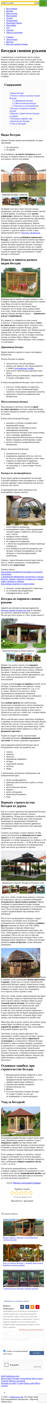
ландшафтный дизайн (24, 368)
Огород (9, 18)
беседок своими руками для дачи (15, 610)
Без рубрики (11, 8)
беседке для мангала (31, 233)
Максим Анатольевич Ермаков (27, 1183)
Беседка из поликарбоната (25, 106)
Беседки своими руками (17, 44)
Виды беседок (17, 93)
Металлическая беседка (24, 103)
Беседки (9, 42)
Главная (9, 37)
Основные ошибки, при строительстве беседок (21, 119)
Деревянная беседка (22, 101)
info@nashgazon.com (10, 1376)
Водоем (9, 11)
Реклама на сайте (8, 1383)
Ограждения (11, 20)
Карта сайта (29, 1383)
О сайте (20, 1383)
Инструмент (11, 16)
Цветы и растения (14, 32)
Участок (10, 30)
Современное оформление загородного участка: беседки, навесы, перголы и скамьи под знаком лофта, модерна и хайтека (22, 579)
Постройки (11, 25)
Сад (8, 28)
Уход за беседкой (18, 124)
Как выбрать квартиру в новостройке (17, 584)
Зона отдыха (11, 13)
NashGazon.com (16, 1397)
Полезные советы (14, 23)
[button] (44, 165)
